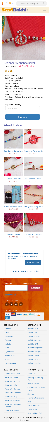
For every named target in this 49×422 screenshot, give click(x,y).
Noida (7, 359)
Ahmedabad (10, 355)
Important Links (35, 370)
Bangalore (9, 336)
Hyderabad (9, 351)
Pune (7, 348)
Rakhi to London (34, 363)
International (34, 325)
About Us (31, 373)
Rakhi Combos (11, 370)
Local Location (10, 363)
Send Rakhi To (11, 325)
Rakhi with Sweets (12, 377)
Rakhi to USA (32, 328)
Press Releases (33, 405)
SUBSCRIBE (35, 288)
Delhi (7, 332)
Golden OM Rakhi (14, 178)
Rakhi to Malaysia (34, 351)
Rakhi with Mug (11, 396)
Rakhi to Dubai (33, 355)
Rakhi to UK (32, 332)
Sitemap (30, 394)
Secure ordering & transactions (21, 310)
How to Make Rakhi (35, 413)
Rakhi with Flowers (12, 389)
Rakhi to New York (34, 359)
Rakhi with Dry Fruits (13, 381)
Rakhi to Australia (34, 340)
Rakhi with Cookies (12, 400)
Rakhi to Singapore (35, 348)
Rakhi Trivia (32, 409)
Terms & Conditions (35, 398)
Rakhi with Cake (11, 385)
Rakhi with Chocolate (13, 373)
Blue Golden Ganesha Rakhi (15, 151)
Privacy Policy (33, 384)
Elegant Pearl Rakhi (13, 234)
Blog (29, 401)
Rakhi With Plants (12, 410)
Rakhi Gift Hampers (13, 393)
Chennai (8, 340)
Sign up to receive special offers (21, 283)
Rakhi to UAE (32, 344)
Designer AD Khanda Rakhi (34, 234)
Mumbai (8, 328)
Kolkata (8, 344)
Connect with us (13, 300)
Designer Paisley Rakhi (33, 206)
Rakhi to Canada (33, 336)
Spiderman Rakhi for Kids (34, 151)
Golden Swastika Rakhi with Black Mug (19, 206)
